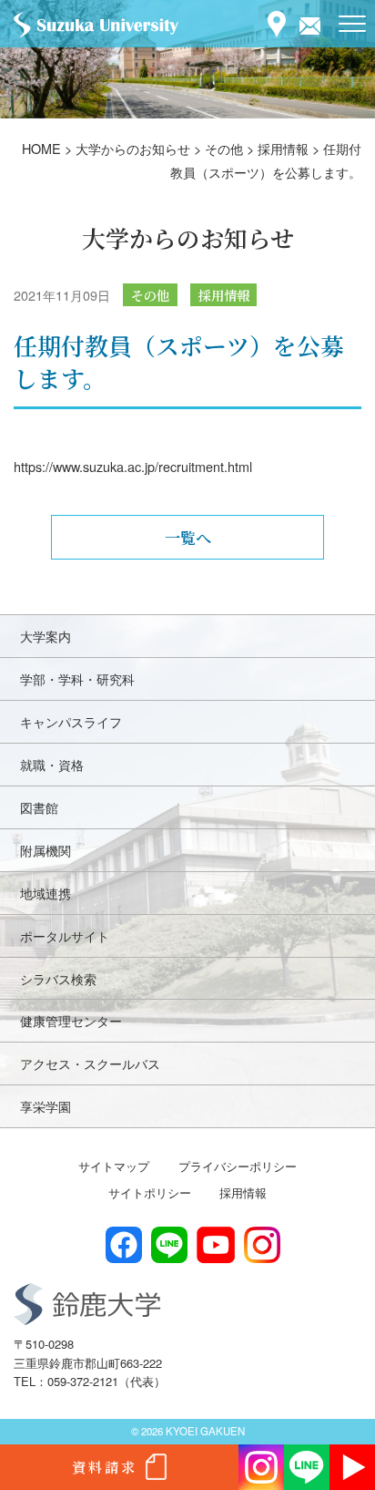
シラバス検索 (58, 978)
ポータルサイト (64, 935)
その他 (150, 294)
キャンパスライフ (71, 721)
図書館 (39, 807)
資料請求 (104, 1466)
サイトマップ (113, 1166)
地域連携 (45, 892)
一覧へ (188, 537)
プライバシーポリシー (237, 1166)
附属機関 (45, 849)
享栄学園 (45, 1105)
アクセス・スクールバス (90, 1063)
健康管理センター (71, 1020)
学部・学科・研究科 (77, 678)
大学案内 (45, 635)
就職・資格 (52, 764)
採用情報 (223, 294)
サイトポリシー (149, 1192)
